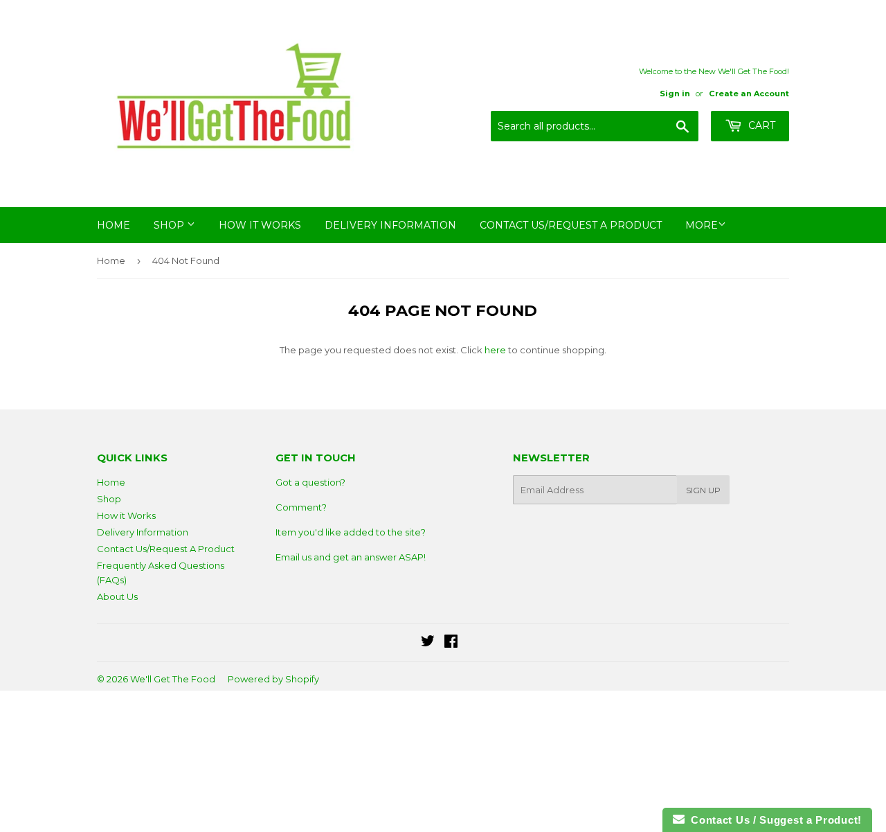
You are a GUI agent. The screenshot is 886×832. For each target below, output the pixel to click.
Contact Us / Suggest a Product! (773, 820)
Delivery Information (390, 225)
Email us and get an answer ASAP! (350, 557)
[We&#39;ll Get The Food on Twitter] (428, 642)
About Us (117, 596)
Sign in (675, 93)
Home (113, 225)
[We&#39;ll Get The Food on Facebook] (451, 642)
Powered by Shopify (273, 678)
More (701, 225)
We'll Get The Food (172, 678)
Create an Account (749, 93)
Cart (760, 125)
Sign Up (703, 490)
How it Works (260, 225)
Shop (170, 225)
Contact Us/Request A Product (571, 225)
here (495, 349)
